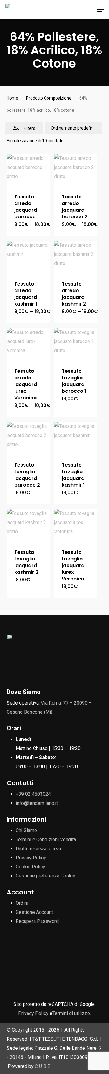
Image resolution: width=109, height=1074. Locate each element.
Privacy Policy (31, 858)
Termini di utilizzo (71, 1013)
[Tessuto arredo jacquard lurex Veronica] (28, 344)
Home (12, 98)
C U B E (42, 1066)
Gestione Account (34, 912)
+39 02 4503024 (33, 794)
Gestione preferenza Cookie (45, 876)
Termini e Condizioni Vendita (46, 839)
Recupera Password (37, 921)
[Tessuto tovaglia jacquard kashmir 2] (28, 525)
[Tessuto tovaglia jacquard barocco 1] (75, 344)
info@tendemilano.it (37, 803)
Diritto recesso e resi (38, 848)
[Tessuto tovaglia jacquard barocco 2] (28, 438)
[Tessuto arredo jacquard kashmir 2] (75, 257)
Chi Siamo (26, 830)
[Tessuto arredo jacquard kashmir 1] (28, 257)
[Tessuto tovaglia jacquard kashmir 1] (75, 438)
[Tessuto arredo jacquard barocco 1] (28, 170)
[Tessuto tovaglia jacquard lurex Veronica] (75, 525)
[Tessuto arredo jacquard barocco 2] (75, 170)
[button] (100, 10)
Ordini (22, 903)
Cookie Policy (30, 867)
